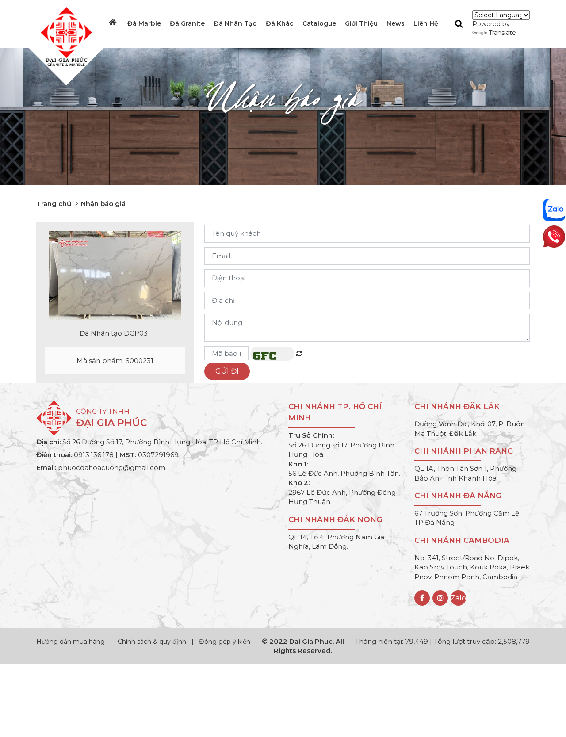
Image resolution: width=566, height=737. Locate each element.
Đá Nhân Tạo (235, 23)
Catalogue (319, 23)
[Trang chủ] (114, 22)
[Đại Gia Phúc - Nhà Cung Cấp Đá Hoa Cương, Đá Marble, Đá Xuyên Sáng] (64, 36)
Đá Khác (280, 23)
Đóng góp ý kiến (224, 641)
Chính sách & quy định (152, 641)
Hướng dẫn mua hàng (71, 641)
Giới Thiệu (361, 23)
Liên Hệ (425, 23)
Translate (502, 33)
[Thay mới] (299, 353)
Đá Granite (187, 23)
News (395, 23)
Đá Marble (144, 23)
